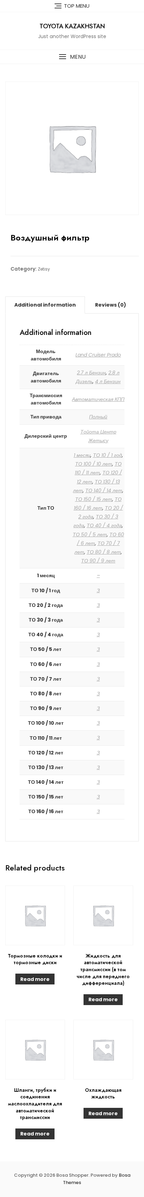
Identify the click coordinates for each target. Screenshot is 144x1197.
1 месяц (82, 455)
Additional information (45, 304)
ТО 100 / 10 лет (93, 463)
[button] (72, 56)
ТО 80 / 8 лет (104, 552)
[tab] (45, 304)
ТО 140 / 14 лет (103, 490)
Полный (98, 416)
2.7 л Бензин (91, 372)
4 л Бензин (108, 381)
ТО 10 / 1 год (107, 455)
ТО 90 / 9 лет (98, 560)
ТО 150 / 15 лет (93, 499)
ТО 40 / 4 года (104, 525)
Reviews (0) (110, 304)
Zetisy (44, 269)
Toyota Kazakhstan (72, 26)
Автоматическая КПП (98, 399)
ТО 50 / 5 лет (90, 534)
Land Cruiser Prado (98, 354)
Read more (35, 979)
